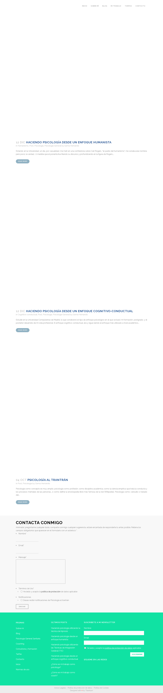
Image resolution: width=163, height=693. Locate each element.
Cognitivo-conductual (27, 314)
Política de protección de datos (80, 688)
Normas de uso (22, 669)
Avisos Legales (60, 688)
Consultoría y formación (26, 649)
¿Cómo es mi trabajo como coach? (63, 674)
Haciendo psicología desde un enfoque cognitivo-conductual (79, 311)
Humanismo (23, 146)
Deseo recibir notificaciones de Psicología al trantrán (46, 600)
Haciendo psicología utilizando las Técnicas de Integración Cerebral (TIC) (64, 647)
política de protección (50, 591)
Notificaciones (24, 597)
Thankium (89, 690)
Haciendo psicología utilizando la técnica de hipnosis (65, 629)
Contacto (20, 659)
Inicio (18, 664)
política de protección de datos (118, 648)
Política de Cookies (101, 688)
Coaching (20, 644)
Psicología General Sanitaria (28, 638)
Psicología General (52, 146)
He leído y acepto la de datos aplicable (50, 591)
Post (31, 146)
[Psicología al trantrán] (81, 409)
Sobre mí (20, 628)
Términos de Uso (26, 588)
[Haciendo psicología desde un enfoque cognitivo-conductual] (81, 240)
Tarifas (19, 654)
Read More (22, 161)
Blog (18, 633)
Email (21, 545)
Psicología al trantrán (47, 480)
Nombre (22, 533)
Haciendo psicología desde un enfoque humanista (68, 142)
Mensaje (22, 557)
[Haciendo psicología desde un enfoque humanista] (81, 72)
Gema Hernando (71, 146)
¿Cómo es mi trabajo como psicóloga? (63, 665)
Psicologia (39, 146)
